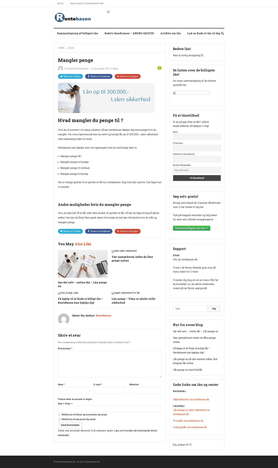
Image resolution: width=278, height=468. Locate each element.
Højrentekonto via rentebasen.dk (191, 399)
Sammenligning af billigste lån (77, 33)
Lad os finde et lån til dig (203, 33)
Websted (134, 384)
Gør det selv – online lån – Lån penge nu (195, 331)
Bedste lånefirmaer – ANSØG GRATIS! (129, 33)
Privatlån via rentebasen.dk (188, 420)
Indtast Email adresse (184, 154)
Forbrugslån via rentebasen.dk (190, 427)
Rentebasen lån (68, 462)
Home (61, 47)
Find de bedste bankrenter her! (87, 3)
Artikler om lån (170, 33)
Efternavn (178, 143)
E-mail (98, 384)
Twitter (71, 76)
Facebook (100, 76)
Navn (61, 384)
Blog (71, 47)
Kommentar (65, 348)
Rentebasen (82, 68)
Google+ (129, 76)
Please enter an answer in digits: (75, 399)
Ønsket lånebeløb (182, 165)
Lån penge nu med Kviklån (187, 369)
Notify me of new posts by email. (79, 419)
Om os (60, 3)
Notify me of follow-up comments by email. (84, 414)
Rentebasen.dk (93, 462)
